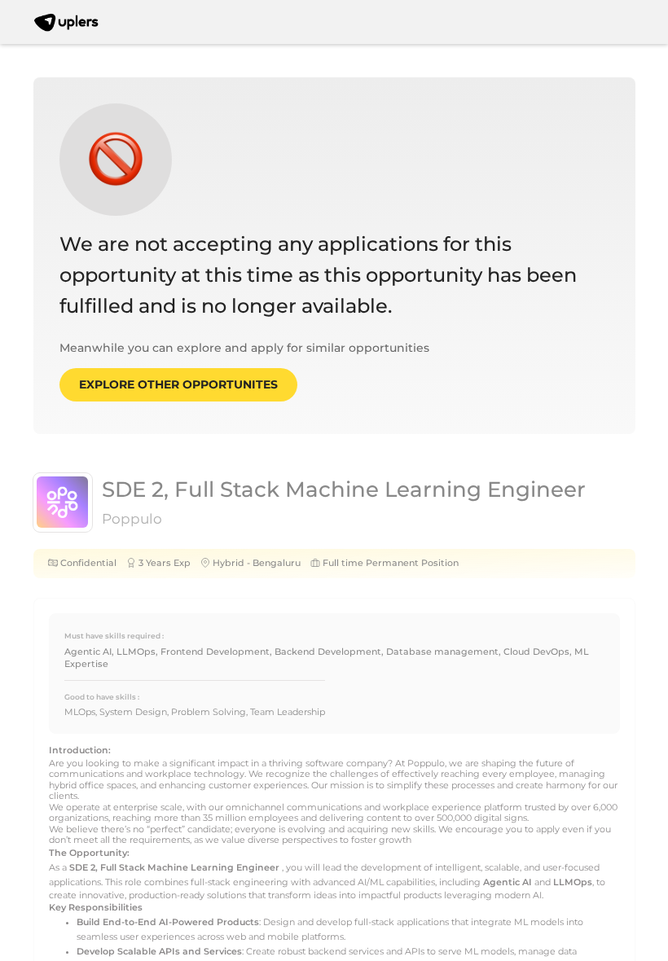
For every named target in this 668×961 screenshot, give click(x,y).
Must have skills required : (114, 635)
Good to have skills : (101, 696)
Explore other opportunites (178, 384)
